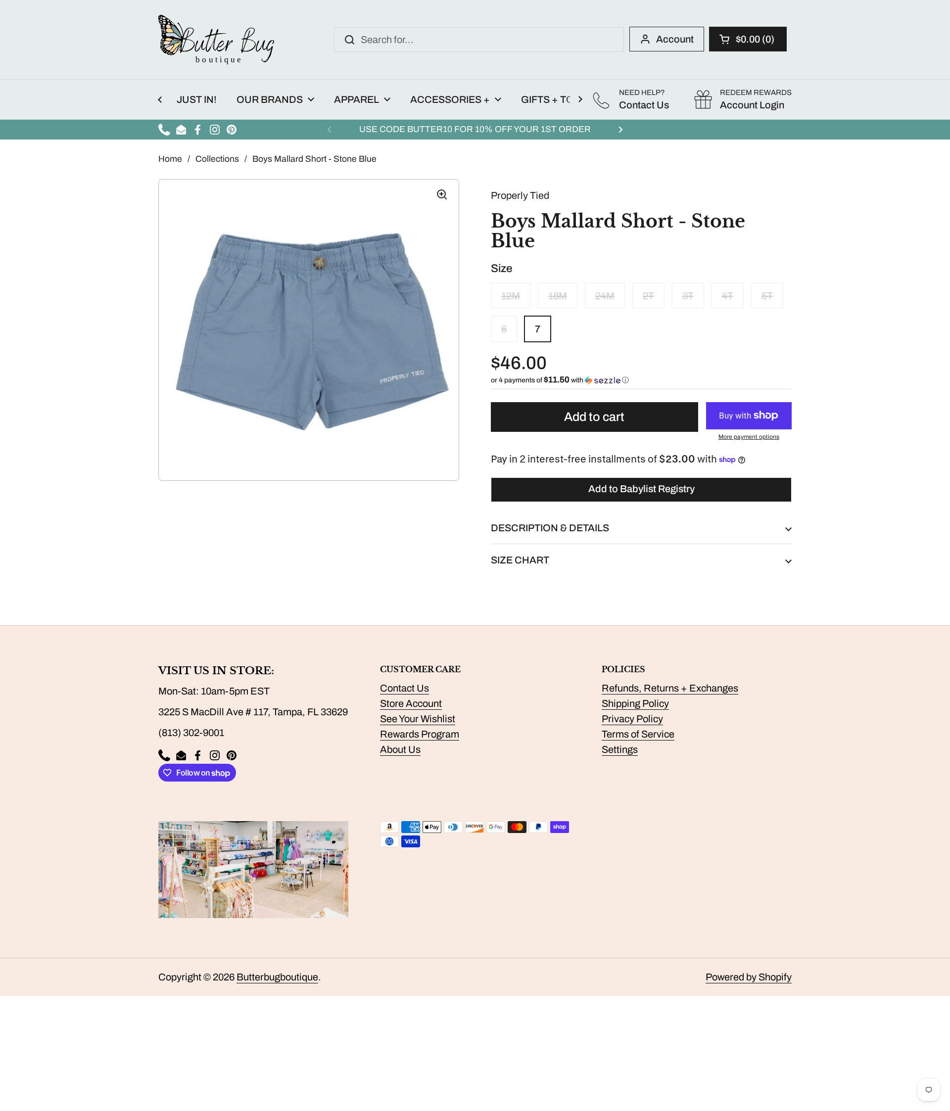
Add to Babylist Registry (641, 488)
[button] (748, 39)
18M (557, 295)
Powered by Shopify (749, 977)
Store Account (411, 703)
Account (675, 39)
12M (510, 295)
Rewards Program (419, 734)
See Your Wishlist (417, 718)
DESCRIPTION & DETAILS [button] (550, 527)
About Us (400, 749)
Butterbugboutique (277, 977)
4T (727, 295)
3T (688, 295)
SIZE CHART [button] (520, 560)
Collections (217, 159)
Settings (620, 749)
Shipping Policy (635, 703)
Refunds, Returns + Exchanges (670, 688)
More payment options (748, 436)
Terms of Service (638, 734)
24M (605, 295)
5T (767, 295)
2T (648, 295)
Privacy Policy (632, 718)
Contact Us (404, 688)
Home (170, 159)
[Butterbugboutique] (216, 39)
